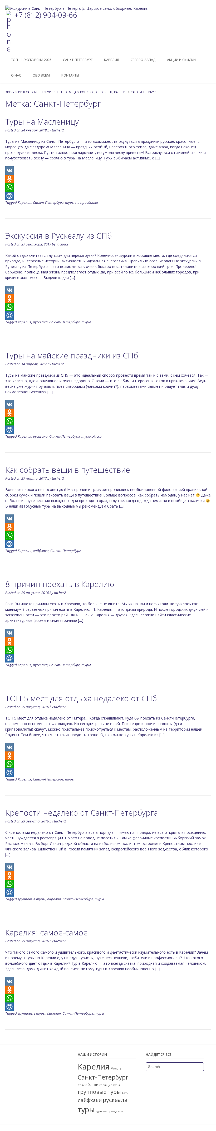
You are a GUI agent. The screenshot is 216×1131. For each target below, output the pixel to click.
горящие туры (109, 1085)
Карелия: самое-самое (46, 932)
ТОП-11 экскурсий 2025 (31, 59)
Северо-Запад (143, 59)
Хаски (97, 436)
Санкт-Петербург (77, 59)
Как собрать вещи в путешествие (67, 469)
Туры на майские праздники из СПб (71, 355)
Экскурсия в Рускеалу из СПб (58, 235)
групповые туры (32, 899)
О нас (16, 75)
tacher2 (58, 130)
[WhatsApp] (108, 187)
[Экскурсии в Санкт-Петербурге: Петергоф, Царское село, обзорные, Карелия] (76, 8)
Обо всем (41, 75)
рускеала (40, 322)
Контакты (70, 75)
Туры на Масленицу (42, 121)
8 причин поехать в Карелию (59, 584)
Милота (116, 1068)
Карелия (111, 59)
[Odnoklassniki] (108, 179)
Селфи (82, 1085)
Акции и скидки (181, 59)
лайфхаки (41, 550)
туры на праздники (81, 202)
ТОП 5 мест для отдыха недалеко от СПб (81, 698)
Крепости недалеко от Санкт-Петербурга (81, 812)
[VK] (108, 170)
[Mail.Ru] (108, 196)
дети (125, 1093)
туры (86, 322)
